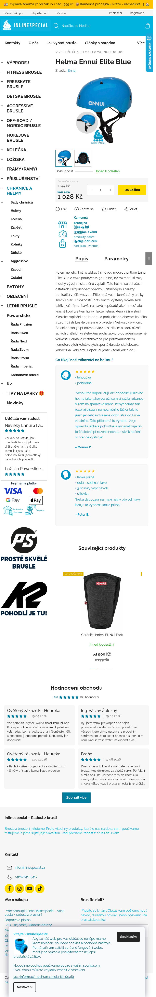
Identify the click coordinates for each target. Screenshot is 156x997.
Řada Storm (20, 358)
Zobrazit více (76, 797)
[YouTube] (29, 888)
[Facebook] (9, 888)
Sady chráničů (22, 202)
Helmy (16, 211)
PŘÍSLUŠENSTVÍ (23, 178)
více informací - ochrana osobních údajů (43, 977)
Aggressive (19, 261)
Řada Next (19, 341)
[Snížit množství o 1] (90, 190)
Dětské (16, 253)
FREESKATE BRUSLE (19, 84)
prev (58, 619)
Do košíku (132, 190)
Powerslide (18, 315)
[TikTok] (39, 888)
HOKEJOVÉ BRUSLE (18, 138)
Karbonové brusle (25, 375)
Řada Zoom (20, 350)
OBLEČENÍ (17, 296)
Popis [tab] (81, 259)
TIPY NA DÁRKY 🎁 (25, 393)
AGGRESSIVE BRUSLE (20, 108)
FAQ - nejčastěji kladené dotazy (28, 925)
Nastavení (24, 987)
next (145, 619)
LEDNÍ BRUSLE (22, 305)
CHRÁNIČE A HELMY (19, 191)
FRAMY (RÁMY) (22, 169)
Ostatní (16, 278)
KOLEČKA (16, 149)
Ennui (72, 71)
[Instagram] (19, 888)
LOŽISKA (16, 159)
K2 (9, 383)
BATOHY (15, 286)
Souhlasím (128, 937)
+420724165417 (26, 877)
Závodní (17, 269)
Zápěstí (16, 227)
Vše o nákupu (14, 13)
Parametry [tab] (116, 259)
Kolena (16, 219)
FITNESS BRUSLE (24, 72)
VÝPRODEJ (18, 62)
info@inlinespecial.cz (30, 867)
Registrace (137, 13)
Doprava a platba (18, 920)
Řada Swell (19, 333)
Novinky (15, 402)
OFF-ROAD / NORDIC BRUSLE (24, 123)
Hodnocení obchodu (77, 688)
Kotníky (17, 244)
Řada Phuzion (21, 324)
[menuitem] (12, 43)
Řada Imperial (21, 366)
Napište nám (40, 13)
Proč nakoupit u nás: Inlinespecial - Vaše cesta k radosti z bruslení (34, 912)
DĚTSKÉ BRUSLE (24, 96)
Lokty (15, 236)
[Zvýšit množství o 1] (111, 190)
